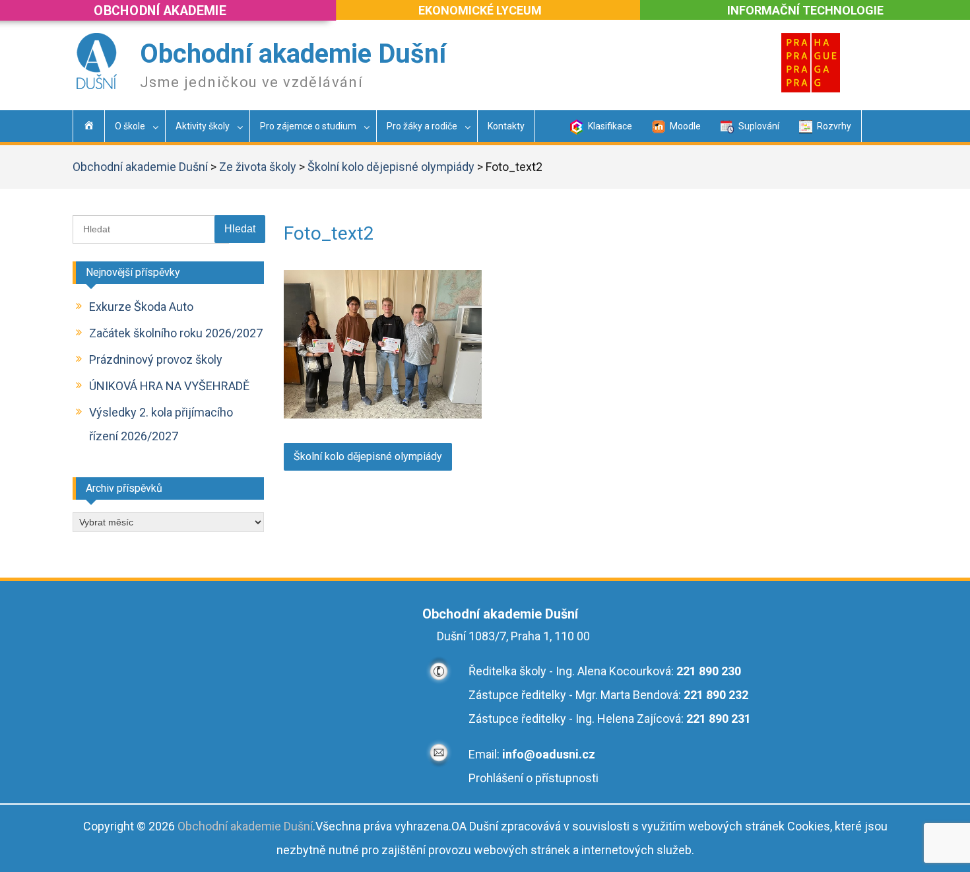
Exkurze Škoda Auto (141, 307)
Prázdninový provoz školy (155, 359)
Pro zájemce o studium (308, 126)
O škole (130, 126)
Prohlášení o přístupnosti (533, 778)
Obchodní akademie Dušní (293, 53)
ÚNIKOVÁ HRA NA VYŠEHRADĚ (169, 386)
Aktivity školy (203, 126)
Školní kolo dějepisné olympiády (390, 167)
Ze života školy (257, 167)
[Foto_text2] (383, 414)
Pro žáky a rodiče (422, 126)
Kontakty (506, 126)
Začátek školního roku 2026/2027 (176, 333)
